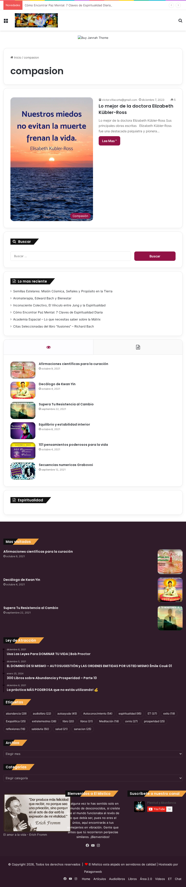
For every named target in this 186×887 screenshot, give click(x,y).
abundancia (16, 713)
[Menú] (5, 22)
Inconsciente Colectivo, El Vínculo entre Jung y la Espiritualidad (59, 305)
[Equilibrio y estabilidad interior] (22, 430)
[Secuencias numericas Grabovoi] (22, 471)
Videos (160, 879)
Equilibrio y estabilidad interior (64, 424)
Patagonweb (93, 871)
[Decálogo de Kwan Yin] (22, 390)
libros (86, 721)
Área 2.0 (146, 879)
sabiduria (40, 729)
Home (86, 879)
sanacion (82, 729)
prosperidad (154, 721)
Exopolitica (16, 721)
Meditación (109, 721)
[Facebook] (87, 845)
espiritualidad (130, 713)
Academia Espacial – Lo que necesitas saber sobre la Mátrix (56, 319)
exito (169, 713)
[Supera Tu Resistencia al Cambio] (22, 410)
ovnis (131, 721)
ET (152, 713)
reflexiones (15, 729)
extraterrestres (44, 721)
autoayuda (67, 713)
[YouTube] (93, 845)
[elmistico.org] (36, 20)
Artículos (99, 879)
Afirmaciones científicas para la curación (73, 364)
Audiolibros (117, 879)
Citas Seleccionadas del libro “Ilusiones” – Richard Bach (53, 326)
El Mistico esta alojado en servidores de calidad (122, 864)
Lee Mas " (109, 141)
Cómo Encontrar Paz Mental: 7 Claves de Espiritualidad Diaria (68, 5)
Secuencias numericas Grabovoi (66, 465)
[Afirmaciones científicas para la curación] (22, 370)
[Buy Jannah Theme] (93, 37)
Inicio (17, 57)
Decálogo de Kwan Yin (57, 384)
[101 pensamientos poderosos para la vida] (22, 450)
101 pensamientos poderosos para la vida (73, 444)
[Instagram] (98, 845)
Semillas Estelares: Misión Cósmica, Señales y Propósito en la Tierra (63, 291)
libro (68, 721)
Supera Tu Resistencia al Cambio (66, 404)
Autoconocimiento (97, 713)
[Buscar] (180, 22)
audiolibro (42, 713)
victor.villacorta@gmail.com (119, 99)
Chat (178, 879)
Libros (132, 879)
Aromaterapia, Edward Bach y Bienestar (42, 298)
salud (61, 729)
